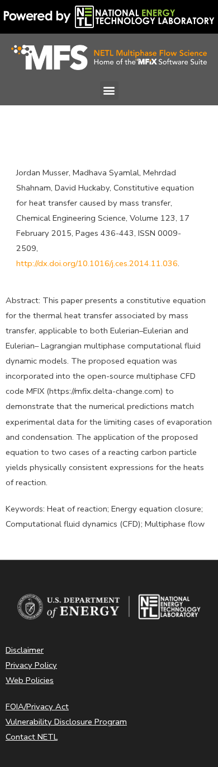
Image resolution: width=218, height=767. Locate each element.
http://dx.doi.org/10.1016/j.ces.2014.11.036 (97, 263)
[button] (109, 90)
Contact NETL (32, 736)
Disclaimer (25, 650)
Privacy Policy (31, 665)
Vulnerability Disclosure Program (66, 721)
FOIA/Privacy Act (37, 706)
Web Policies (30, 680)
